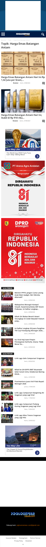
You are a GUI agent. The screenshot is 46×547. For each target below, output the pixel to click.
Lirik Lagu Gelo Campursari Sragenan (29, 358)
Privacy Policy (18, 541)
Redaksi (15, 83)
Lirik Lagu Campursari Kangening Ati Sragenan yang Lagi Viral (29, 394)
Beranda (3, 40)
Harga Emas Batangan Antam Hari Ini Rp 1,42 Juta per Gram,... (23, 78)
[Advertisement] (23, 15)
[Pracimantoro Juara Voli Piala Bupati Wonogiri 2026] (7, 384)
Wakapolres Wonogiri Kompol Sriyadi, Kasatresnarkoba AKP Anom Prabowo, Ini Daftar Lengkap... (29, 306)
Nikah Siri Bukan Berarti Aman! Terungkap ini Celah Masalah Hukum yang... (29, 318)
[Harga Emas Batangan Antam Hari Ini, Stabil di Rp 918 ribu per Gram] (23, 100)
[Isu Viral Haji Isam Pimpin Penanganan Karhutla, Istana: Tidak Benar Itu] (7, 342)
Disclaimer (28, 541)
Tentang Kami (23, 538)
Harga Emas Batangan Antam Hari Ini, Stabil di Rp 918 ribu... (21, 116)
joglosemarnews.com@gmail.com (28, 525)
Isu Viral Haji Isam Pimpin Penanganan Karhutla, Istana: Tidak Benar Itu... (29, 341)
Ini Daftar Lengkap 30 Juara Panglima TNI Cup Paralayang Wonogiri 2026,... (29, 329)
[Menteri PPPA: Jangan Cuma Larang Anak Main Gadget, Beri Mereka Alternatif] (7, 296)
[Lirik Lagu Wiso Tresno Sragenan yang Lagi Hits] (7, 418)
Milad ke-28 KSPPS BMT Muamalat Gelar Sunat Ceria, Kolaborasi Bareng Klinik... (29, 371)
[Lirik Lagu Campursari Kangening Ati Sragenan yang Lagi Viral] (7, 396)
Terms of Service (35, 538)
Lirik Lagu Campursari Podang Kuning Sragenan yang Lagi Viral (28, 405)
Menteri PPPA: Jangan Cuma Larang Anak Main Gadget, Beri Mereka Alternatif (29, 295)
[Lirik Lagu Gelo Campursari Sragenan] (7, 361)
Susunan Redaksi (11, 538)
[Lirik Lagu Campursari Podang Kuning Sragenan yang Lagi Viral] (7, 407)
